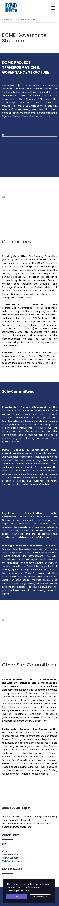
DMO (4, 850)
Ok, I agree (17, 897)
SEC (4, 847)
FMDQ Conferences (12, 861)
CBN (4, 844)
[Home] (11, 7)
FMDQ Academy (11, 857)
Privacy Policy (40, 897)
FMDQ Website (10, 854)
